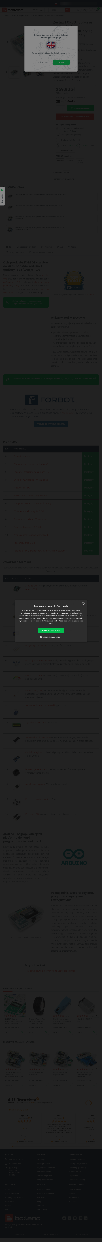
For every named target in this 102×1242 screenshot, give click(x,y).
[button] (51, 637)
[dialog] (51, 621)
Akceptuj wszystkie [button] (51, 630)
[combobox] (83, 603)
